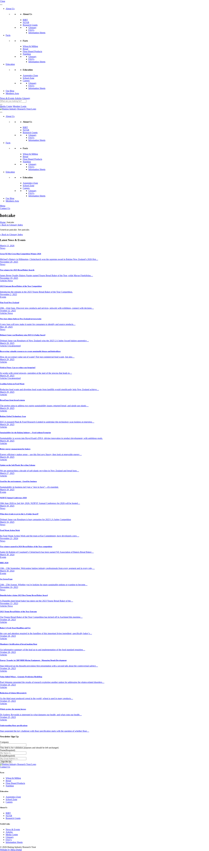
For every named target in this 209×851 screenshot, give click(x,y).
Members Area (12, 93)
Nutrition (27, 54)
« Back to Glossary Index (11, 225)
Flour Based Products (32, 51)
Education (10, 64)
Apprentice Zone (30, 75)
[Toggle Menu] (1, 4)
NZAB (26, 22)
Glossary (32, 27)
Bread (25, 49)
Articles (18, 98)
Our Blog (10, 91)
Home (3, 222)
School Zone (28, 78)
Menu (2, 206)
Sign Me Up (6, 762)
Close (2, 1)
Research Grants (30, 25)
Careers (26, 80)
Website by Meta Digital (11, 849)
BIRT (25, 20)
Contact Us (5, 208)
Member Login (19, 106)
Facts (8, 35)
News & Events (7, 98)
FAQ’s (9, 839)
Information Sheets (36, 32)
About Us (10, 8)
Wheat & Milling (30, 46)
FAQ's (31, 30)
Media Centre (6, 106)
